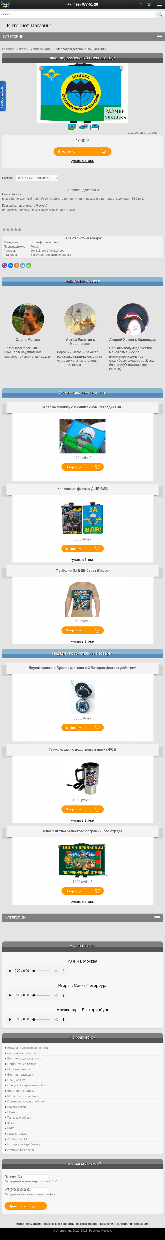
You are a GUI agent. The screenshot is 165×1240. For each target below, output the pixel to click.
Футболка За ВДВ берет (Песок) (82, 570)
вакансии (106, 1223)
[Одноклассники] (16, 265)
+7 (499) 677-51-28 (82, 4)
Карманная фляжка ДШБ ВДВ (82, 489)
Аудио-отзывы (82, 946)
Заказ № (14, 1176)
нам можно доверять (59, 1223)
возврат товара (87, 1223)
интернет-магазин (29, 1223)
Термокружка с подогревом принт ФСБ (82, 749)
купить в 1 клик (82, 161)
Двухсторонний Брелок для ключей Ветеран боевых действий (82, 668)
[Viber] (4, 265)
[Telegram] (22, 265)
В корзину (73, 467)
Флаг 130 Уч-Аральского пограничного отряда (82, 831)
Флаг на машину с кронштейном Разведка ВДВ (82, 407)
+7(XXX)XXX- (18, 1189)
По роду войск (82, 1037)
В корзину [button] (66, 151)
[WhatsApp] (28, 265)
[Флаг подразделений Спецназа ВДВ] (82, 93)
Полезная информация (132, 1223)
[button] (160, 14)
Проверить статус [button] (23, 1206)
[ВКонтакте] (10, 265)
